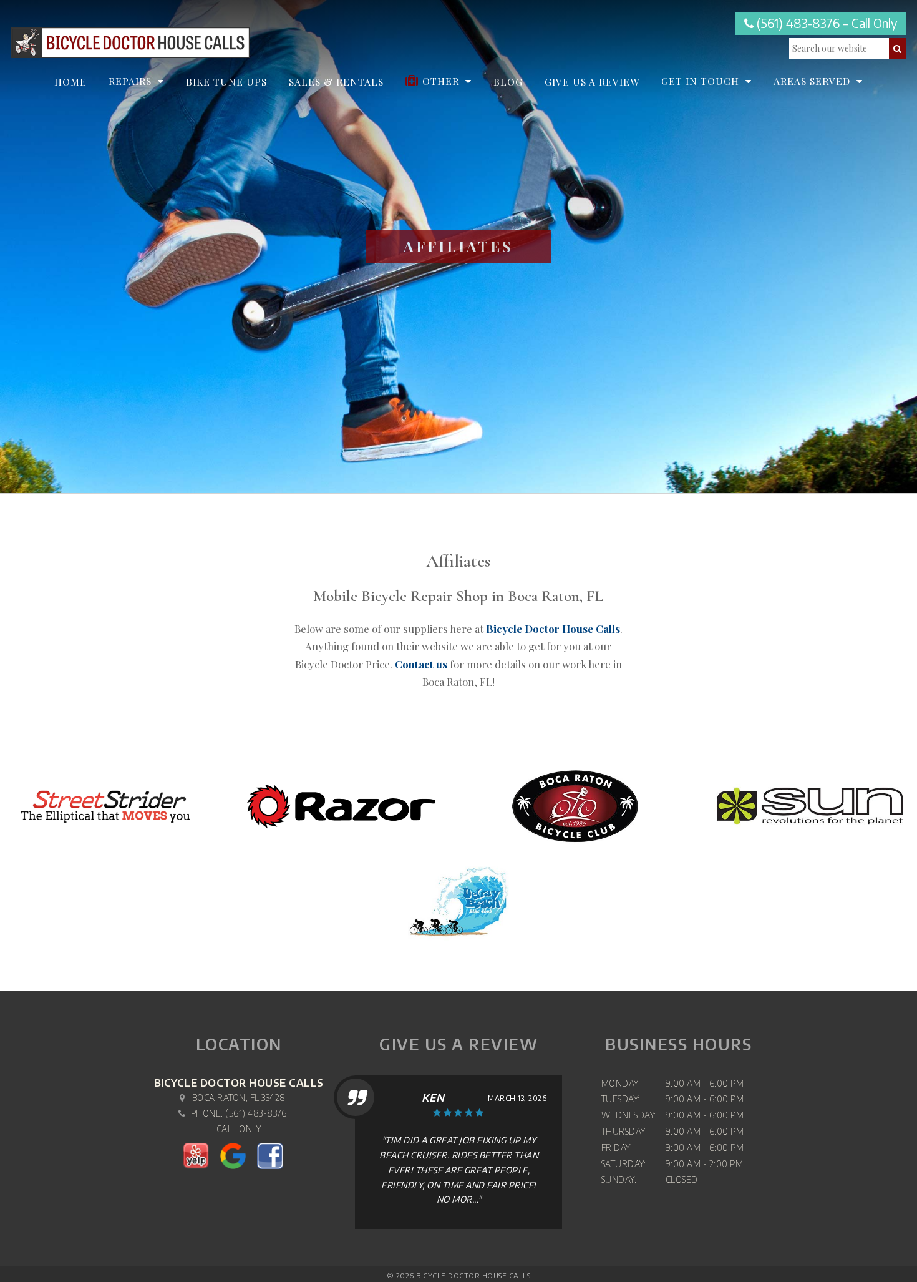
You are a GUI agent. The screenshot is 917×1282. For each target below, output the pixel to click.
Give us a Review (592, 81)
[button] (897, 48)
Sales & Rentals (336, 81)
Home (70, 81)
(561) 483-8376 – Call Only (825, 23)
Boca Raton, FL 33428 (239, 1097)
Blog (508, 81)
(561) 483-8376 (255, 1113)
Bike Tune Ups (226, 81)
